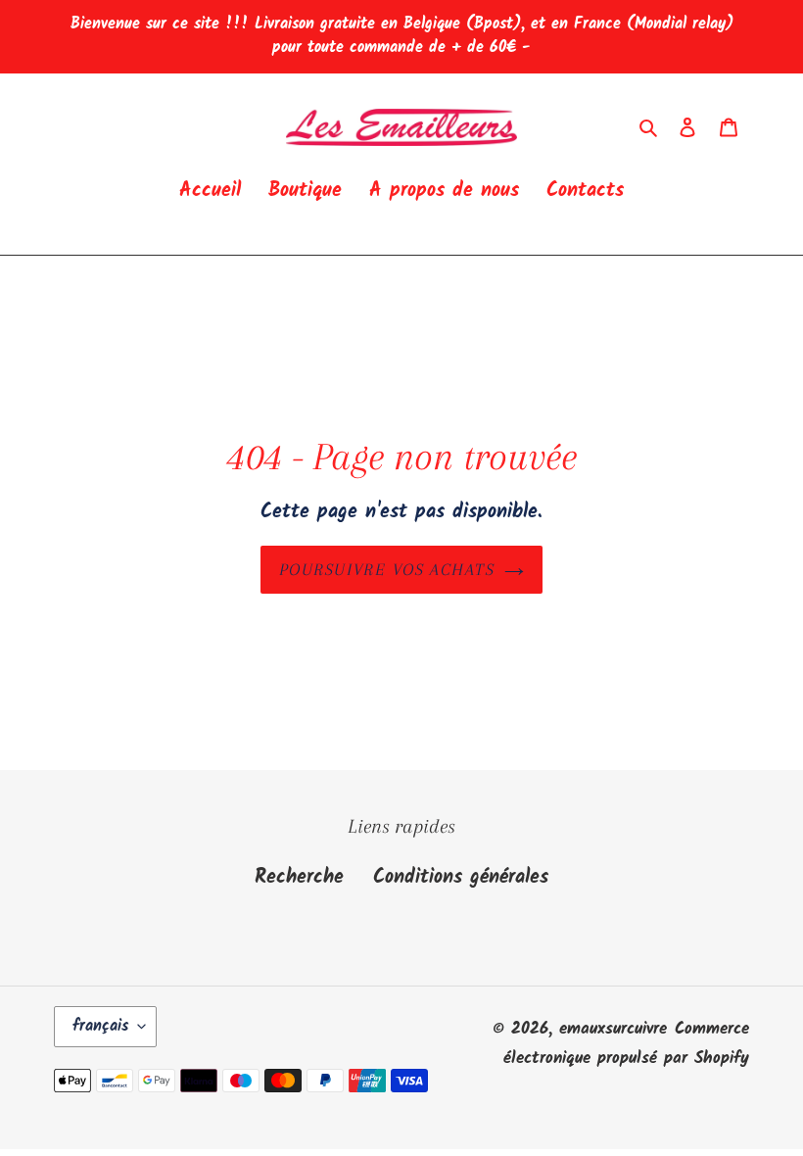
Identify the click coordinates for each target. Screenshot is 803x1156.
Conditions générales (460, 877)
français (100, 1026)
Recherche (299, 877)
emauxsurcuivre (613, 1029)
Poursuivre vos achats (387, 569)
